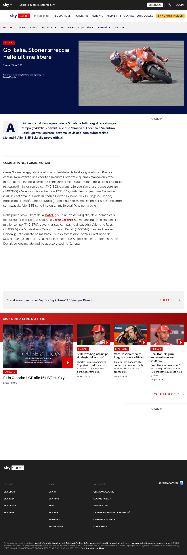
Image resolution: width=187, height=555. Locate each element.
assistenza (156, 543)
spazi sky (54, 519)
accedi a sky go (168, 483)
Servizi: (52, 484)
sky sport (10, 491)
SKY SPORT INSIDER (170, 15)
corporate (100, 526)
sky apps (54, 498)
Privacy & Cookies (74, 543)
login (180, 4)
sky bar (53, 512)
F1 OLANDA (127, 15)
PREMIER (111, 15)
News (22, 27)
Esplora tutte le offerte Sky (37, 4)
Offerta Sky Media (105, 519)
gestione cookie (104, 491)
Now (51, 505)
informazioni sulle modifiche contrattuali (104, 543)
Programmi (56, 526)
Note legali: (100, 484)
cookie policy (102, 498)
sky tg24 (9, 498)
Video (33, 27)
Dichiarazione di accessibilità (112, 512)
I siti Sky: (8, 484)
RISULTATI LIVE (62, 15)
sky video (10, 505)
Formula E (104, 27)
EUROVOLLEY (145, 15)
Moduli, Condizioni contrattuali (50, 543)
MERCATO (98, 15)
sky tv (52, 491)
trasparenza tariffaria (140, 543)
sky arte (9, 512)
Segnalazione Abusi (95, 548)
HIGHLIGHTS (81, 15)
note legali (101, 505)
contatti (168, 543)
